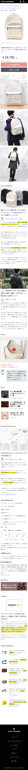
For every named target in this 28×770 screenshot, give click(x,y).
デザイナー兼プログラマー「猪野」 (13, 219)
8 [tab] (11, 43)
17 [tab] (21, 43)
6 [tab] (9, 43)
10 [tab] (13, 43)
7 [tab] (10, 43)
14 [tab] (18, 43)
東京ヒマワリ (7, 1)
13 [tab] (17, 43)
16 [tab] (20, 43)
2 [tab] (4, 43)
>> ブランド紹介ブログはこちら (8, 494)
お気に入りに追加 (14, 69)
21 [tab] (26, 43)
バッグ (3, 8)
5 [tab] (7, 43)
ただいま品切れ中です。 (14, 64)
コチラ (23, 637)
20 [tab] (25, 43)
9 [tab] (12, 43)
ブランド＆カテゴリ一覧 (14, 741)
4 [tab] (6, 43)
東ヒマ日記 (14, 761)
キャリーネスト (14, 5)
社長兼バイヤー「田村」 (11, 299)
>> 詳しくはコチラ (13, 654)
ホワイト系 (4, 10)
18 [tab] (23, 43)
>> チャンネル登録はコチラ (14, 379)
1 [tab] (3, 43)
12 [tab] (16, 43)
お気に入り (14, 753)
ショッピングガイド (14, 757)
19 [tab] (24, 43)
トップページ (4, 5)
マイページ (14, 749)
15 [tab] (19, 43)
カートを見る (14, 745)
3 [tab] (5, 43)
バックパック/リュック (13, 8)
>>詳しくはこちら (5, 575)
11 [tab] (14, 43)
